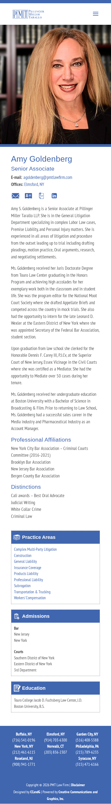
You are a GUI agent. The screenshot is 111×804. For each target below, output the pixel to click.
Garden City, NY (87, 734)
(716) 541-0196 (23, 740)
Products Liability (26, 573)
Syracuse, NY (87, 758)
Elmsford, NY (34, 184)
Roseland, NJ (24, 758)
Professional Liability (28, 579)
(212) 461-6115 (23, 752)
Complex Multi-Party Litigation (35, 549)
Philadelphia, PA (87, 746)
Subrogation (22, 585)
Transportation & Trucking (32, 591)
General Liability (25, 561)
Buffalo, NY (24, 734)
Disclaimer (78, 784)
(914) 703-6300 (55, 740)
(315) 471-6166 (87, 764)
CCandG (35, 791)
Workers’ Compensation (30, 597)
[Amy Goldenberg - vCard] (28, 196)
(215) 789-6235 (87, 752)
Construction (23, 555)
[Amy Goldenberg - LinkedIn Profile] (54, 196)
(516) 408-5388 (87, 740)
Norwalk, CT (55, 746)
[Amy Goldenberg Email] (15, 196)
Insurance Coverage (27, 567)
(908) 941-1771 (23, 764)
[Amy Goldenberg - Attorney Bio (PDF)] (41, 196)
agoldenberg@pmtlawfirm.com (47, 177)
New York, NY (24, 746)
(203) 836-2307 (55, 752)
